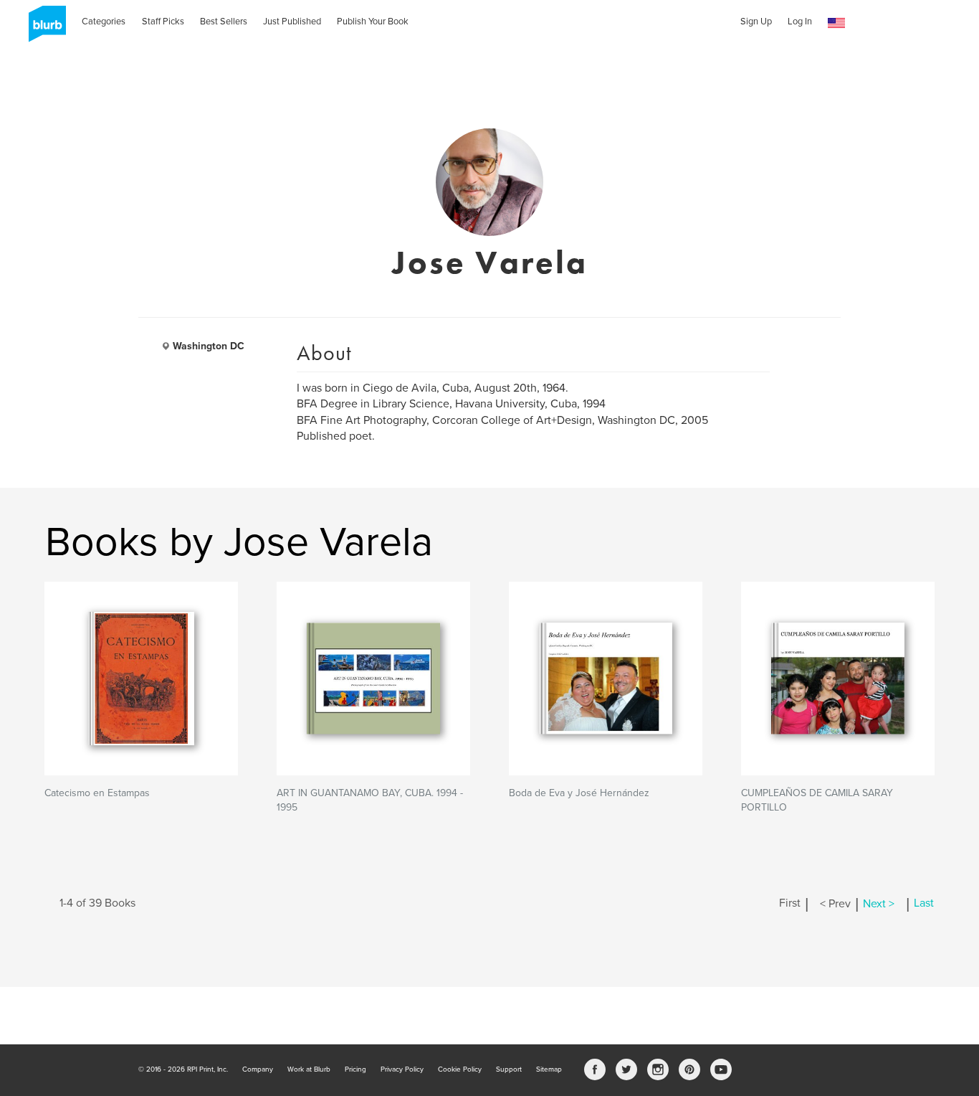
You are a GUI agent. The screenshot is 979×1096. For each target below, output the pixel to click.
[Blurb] (43, 29)
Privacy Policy (402, 1069)
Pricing (355, 1069)
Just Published (292, 21)
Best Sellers (223, 21)
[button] (836, 23)
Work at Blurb (308, 1069)
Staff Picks (163, 21)
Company (257, 1069)
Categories (103, 21)
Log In (800, 21)
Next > (878, 904)
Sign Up (756, 21)
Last (924, 904)
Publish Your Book (373, 21)
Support (509, 1069)
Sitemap (549, 1069)
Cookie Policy (460, 1069)
